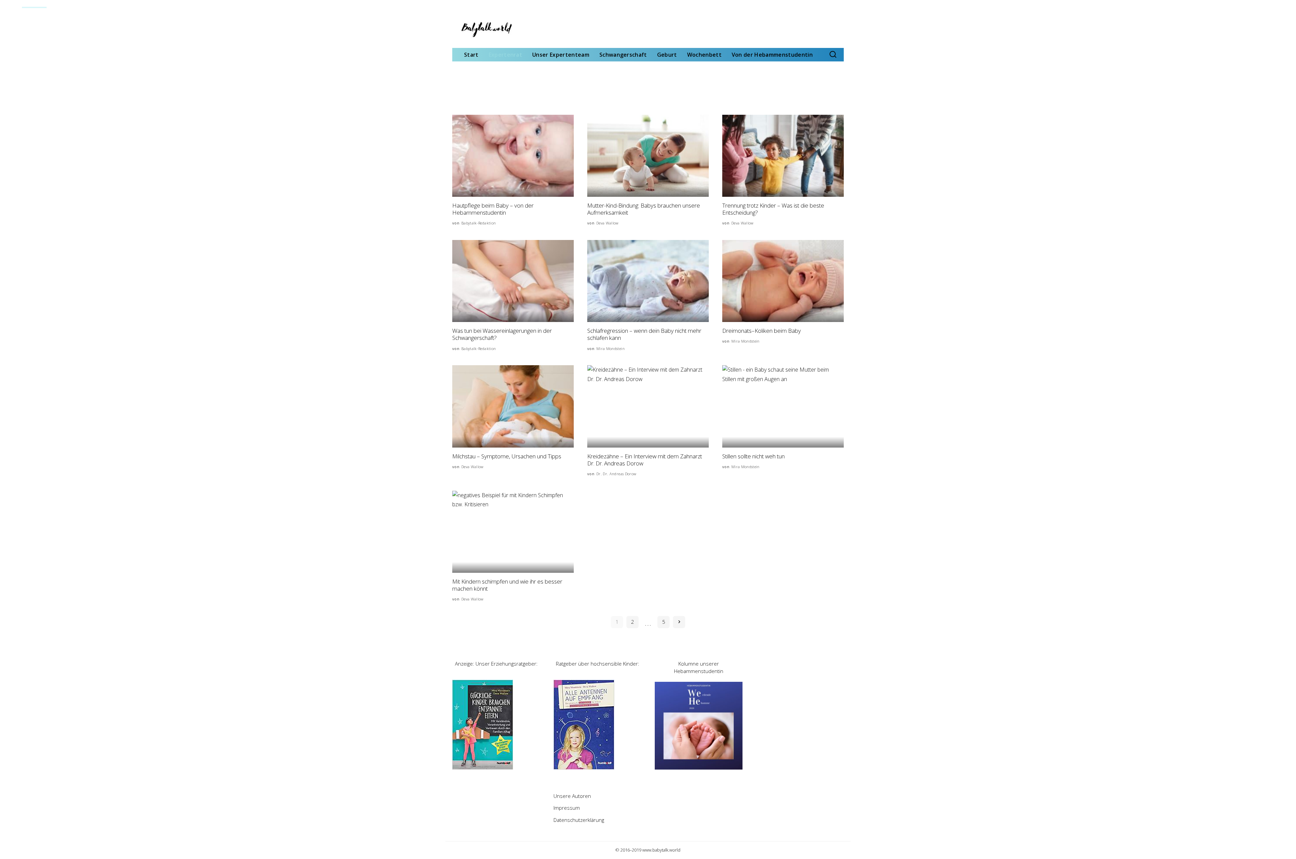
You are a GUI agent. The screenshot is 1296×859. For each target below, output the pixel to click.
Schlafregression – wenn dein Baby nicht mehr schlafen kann (644, 334)
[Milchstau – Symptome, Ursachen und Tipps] (513, 406)
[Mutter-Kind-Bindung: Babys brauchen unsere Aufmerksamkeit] (648, 156)
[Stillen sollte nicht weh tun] (783, 406)
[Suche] (833, 54)
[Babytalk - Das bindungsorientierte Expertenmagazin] (486, 29)
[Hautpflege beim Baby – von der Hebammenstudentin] (513, 156)
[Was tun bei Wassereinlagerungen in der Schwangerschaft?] (513, 281)
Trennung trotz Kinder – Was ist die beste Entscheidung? (773, 209)
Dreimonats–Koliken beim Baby (761, 330)
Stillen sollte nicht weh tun (753, 456)
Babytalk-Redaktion (478, 222)
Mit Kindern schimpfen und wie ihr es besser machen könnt (507, 585)
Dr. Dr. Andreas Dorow (616, 473)
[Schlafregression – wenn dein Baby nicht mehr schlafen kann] (648, 281)
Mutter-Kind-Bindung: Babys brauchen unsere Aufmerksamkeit (643, 209)
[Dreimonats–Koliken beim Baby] (783, 281)
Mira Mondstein (610, 348)
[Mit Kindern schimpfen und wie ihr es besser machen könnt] (513, 532)
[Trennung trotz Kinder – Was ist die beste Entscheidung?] (783, 156)
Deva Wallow (607, 222)
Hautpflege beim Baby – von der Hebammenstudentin (493, 209)
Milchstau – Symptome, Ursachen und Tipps (506, 456)
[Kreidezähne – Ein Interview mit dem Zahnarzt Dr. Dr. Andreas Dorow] (648, 406)
